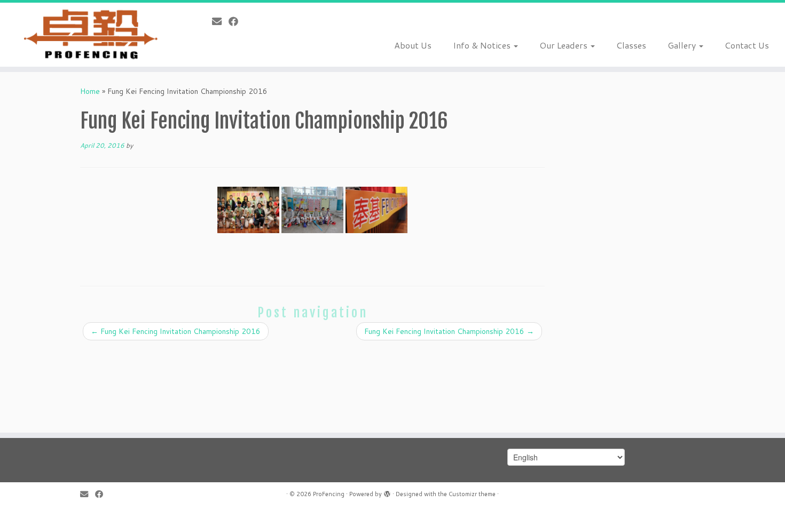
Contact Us (747, 45)
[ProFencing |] (90, 34)
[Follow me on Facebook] (237, 21)
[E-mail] (220, 21)
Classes (631, 45)
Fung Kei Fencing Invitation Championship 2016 (176, 331)
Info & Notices (483, 45)
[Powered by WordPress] (387, 492)
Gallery (683, 45)
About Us (412, 45)
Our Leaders (564, 45)
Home (90, 91)
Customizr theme (472, 494)
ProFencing (328, 494)
